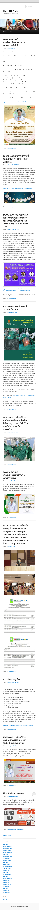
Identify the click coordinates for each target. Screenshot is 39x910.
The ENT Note (10, 10)
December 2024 (7, 846)
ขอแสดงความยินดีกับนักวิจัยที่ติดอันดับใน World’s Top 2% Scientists (16, 158)
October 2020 (7, 860)
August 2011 (6, 886)
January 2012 (7, 884)
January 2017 (7, 870)
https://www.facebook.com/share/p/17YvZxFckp (16, 102)
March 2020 (6, 864)
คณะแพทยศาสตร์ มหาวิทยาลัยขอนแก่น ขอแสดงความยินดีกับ (14, 42)
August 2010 (6, 892)
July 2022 (5, 854)
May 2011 (5, 888)
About (10, 31)
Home (5, 32)
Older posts (7, 835)
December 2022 (7, 852)
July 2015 (5, 872)
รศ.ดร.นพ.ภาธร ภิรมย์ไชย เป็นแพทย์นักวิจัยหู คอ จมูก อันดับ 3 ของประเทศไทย (14, 739)
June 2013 (6, 880)
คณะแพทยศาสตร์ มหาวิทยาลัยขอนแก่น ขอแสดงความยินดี (14, 474)
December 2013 (7, 878)
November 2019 (7, 866)
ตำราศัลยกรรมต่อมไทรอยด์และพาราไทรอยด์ (15, 308)
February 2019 (7, 868)
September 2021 (7, 856)
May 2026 (5, 844)
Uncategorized (12, 148)
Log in (5, 899)
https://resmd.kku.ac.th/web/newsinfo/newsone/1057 (17, 188)
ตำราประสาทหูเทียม (11, 679)
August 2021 (6, 858)
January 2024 (7, 850)
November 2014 (7, 874)
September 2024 (7, 848)
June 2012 (6, 882)
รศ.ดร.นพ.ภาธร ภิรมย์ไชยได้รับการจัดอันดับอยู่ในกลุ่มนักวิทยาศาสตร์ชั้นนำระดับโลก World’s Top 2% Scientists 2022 (15, 220)
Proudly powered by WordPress (19, 906)
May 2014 (5, 876)
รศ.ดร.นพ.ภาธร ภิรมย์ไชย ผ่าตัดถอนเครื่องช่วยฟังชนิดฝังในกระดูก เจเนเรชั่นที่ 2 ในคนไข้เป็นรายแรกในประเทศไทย (15, 423)
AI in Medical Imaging (13, 793)
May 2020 (5, 862)
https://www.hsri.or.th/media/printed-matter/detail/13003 (18, 725)
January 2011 (7, 890)
